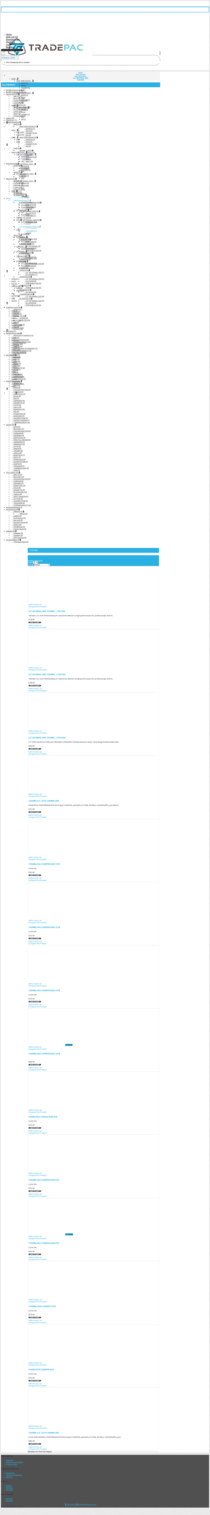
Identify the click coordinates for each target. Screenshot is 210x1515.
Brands (9, 1486)
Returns (9, 1477)
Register (9, 1501)
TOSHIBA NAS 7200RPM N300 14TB (44, 990)
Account (9, 1499)
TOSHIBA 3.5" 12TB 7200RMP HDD (43, 1433)
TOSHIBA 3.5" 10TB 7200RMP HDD (43, 801)
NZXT (23, 119)
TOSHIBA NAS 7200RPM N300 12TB (44, 927)
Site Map (9, 1490)
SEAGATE (25, 183)
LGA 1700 (20, 135)
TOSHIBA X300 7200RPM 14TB (42, 1306)
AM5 (18, 142)
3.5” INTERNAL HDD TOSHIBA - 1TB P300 (46, 611)
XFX (13, 298)
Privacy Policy (11, 1464)
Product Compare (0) (35, 560)
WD (22, 178)
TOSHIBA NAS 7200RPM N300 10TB (44, 864)
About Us (9, 1460)
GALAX (14, 284)
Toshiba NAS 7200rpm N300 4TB (42, 1117)
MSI (12, 293)
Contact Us (10, 1473)
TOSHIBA (25, 186)
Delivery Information (14, 1462)
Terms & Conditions (14, 1475)
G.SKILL (14, 318)
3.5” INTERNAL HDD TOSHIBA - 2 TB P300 (47, 674)
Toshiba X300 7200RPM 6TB (41, 1369)
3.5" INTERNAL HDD (24, 181)
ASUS (23, 85)
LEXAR (19, 230)
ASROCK (24, 83)
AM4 (18, 139)
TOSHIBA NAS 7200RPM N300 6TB (43, 1180)
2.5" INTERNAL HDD (24, 164)
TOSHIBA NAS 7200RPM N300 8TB (43, 1243)
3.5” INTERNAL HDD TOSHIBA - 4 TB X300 (47, 737)
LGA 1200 (20, 132)
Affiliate (9, 1488)
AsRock (14, 279)
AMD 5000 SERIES (23, 81)
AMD (13, 79)
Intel (13, 130)
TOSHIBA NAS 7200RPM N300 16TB (44, 1053)
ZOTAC (14, 301)
